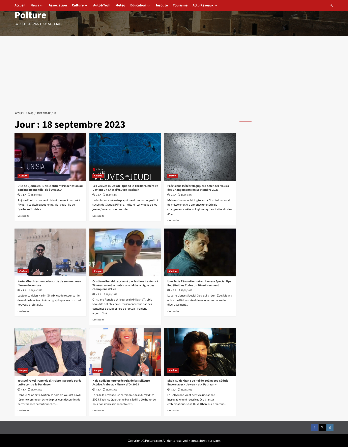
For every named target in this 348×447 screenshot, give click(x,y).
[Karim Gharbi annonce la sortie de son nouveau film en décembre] (50, 252)
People (98, 271)
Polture (30, 15)
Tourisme (180, 5)
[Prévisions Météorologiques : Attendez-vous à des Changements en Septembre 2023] (200, 157)
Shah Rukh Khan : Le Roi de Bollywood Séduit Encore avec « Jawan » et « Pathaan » (197, 383)
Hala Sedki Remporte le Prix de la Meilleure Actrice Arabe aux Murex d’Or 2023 (121, 383)
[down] (41, 5)
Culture (78, 5)
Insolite (162, 5)
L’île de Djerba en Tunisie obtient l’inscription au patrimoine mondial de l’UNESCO (50, 188)
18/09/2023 (36, 195)
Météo (120, 5)
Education (138, 5)
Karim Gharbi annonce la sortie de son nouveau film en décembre (49, 283)
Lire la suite (23, 215)
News (34, 5)
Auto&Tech (101, 5)
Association (58, 5)
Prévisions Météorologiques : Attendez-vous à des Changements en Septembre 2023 (198, 188)
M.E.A (23, 195)
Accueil (19, 5)
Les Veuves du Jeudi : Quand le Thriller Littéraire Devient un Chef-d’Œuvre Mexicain (125, 188)
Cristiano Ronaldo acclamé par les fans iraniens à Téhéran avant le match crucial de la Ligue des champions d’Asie (125, 285)
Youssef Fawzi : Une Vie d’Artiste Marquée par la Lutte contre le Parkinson (50, 383)
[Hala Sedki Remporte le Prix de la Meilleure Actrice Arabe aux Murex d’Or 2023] (125, 352)
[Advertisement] (174, 66)
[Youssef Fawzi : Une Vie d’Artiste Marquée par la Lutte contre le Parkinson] (50, 352)
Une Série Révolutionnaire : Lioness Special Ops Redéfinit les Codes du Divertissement (199, 283)
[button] (331, 5)
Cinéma (98, 175)
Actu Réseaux (203, 5)
